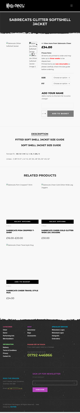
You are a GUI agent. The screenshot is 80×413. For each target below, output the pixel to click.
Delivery (6, 347)
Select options (22, 221)
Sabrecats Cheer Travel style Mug (22, 292)
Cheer (5, 330)
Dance (5, 333)
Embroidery (56, 339)
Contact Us (7, 356)
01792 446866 (39, 355)
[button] (36, 44)
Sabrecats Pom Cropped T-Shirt (20, 231)
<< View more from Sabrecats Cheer (56, 43)
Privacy (5, 353)
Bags (29, 333)
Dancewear (31, 330)
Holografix (55, 336)
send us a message (47, 347)
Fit (42, 84)
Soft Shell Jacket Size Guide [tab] (41, 145)
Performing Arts (8, 336)
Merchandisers (8, 339)
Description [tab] (39, 133)
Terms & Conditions (10, 350)
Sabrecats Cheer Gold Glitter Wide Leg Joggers (57, 231)
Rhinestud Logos (58, 333)
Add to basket (60, 114)
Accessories (31, 336)
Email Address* (38, 377)
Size (43, 78)
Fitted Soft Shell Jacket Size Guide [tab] (39, 139)
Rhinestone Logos (58, 330)
